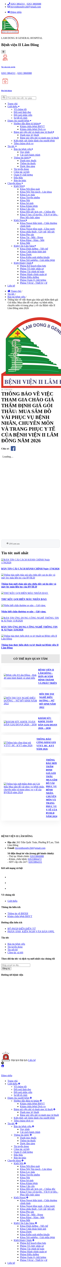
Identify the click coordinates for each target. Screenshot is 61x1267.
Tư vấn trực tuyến (8, 67)
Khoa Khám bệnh (29, 206)
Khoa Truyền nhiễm (30, 197)
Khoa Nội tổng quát (30, 189)
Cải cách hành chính (30, 154)
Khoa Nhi (25, 200)
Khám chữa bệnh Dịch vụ (33, 129)
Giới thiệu (13, 106)
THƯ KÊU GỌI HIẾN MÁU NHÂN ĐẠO (24, 599)
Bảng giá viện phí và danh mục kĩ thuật (33, 132)
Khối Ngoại (20, 220)
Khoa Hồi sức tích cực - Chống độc (37, 211)
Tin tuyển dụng (21, 169)
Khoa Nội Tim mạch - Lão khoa (36, 191)
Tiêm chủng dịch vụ (23, 143)
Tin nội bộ (13, 949)
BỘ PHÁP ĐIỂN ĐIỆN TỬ (22, 928)
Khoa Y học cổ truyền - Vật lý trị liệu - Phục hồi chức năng (39, 216)
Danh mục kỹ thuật (29, 135)
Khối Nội (19, 186)
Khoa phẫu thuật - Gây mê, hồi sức (37, 231)
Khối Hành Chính (23, 263)
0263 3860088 (34, 4)
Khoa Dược (26, 254)
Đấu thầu (18, 177)
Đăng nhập (16, 12)
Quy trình (25, 152)
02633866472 (35, 859)
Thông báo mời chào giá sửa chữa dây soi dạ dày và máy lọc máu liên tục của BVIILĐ (28, 585)
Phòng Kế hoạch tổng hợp (33, 265)
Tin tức (11, 146)
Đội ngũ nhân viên (23, 115)
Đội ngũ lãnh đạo (22, 112)
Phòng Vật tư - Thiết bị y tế (33, 283)
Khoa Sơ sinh (26, 203)
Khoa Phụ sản (27, 234)
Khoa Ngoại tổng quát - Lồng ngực (37, 228)
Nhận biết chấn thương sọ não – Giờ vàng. (23, 611)
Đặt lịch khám (6, 91)
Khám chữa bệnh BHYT (32, 126)
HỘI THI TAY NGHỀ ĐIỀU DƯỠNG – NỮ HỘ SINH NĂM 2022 (47, 701)
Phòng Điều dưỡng (29, 277)
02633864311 (35, 862)
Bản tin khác (20, 180)
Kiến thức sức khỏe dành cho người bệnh (34, 140)
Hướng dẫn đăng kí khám (27, 123)
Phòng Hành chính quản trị (33, 274)
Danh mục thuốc (28, 160)
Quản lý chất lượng (23, 174)
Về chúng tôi (20, 109)
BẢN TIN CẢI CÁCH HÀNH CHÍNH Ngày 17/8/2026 (30, 568)
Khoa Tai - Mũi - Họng (31, 237)
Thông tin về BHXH (18, 913)
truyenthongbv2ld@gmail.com (25, 6)
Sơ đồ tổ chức (21, 118)
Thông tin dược (22, 157)
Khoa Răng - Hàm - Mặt (32, 240)
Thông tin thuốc (28, 163)
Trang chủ (13, 103)
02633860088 (37, 856)
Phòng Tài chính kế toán (32, 271)
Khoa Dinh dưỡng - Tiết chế (34, 248)
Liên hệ (11, 285)
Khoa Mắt (25, 243)
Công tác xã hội (21, 172)
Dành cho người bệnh (19, 120)
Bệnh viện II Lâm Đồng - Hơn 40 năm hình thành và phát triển (47, 676)
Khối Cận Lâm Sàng (24, 246)
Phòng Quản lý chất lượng (33, 280)
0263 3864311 (17, 4)
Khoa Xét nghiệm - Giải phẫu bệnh (37, 260)
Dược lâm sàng (27, 166)
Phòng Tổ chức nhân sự (32, 268)
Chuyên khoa (14, 183)
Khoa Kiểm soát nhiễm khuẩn (35, 257)
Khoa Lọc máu (27, 194)
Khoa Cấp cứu (27, 209)
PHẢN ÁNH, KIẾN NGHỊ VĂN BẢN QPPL (31, 931)
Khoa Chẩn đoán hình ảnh (33, 251)
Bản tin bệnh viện (23, 149)
